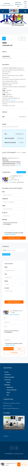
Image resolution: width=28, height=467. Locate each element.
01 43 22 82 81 (13, 182)
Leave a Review (6, 254)
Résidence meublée (9, 377)
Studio (8, 392)
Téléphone (5, 198)
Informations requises (14, 238)
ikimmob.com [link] (12, 100)
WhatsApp (21, 182)
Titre (5, 274)
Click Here (18, 165)
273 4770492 (14, 179)
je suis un (4, 212)
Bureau (8, 382)
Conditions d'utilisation (10, 234)
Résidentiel (7, 384)
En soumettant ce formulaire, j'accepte (13, 233)
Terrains (6, 372)
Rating (6, 281)
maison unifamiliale (12, 389)
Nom (3, 191)
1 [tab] (10, 432)
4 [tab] (17, 432)
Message (4, 219)
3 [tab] (15, 432)
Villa (8, 395)
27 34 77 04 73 (7, 3)
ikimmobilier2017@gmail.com (7, 5)
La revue (6, 288)
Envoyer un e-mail (8, 348)
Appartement (10, 387)
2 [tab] (12, 432)
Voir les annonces (21, 172)
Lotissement (7, 374)
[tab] (4, 38)
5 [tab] (19, 432)
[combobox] (14, 215)
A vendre (4, 42)
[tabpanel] (14, 423)
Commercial (7, 379)
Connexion (5, 436)
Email (3, 205)
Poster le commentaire (14, 302)
